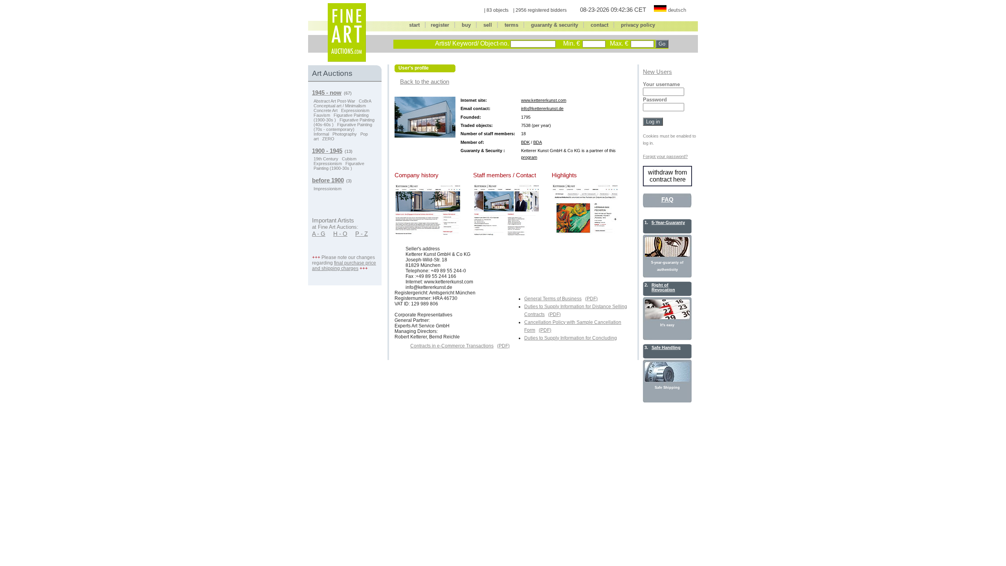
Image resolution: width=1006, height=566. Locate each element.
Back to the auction (424, 82)
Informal (321, 134)
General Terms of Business (553, 298)
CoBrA (365, 101)
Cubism (349, 158)
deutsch (677, 10)
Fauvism (322, 115)
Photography (344, 134)
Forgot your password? (665, 156)
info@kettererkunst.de (542, 108)
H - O (340, 234)
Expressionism (355, 110)
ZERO (328, 138)
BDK (525, 142)
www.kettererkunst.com (543, 100)
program (529, 157)
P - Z (361, 234)
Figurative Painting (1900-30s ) (339, 166)
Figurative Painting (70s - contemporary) (343, 127)
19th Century (326, 158)
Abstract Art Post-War (334, 101)
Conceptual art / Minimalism (340, 105)
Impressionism (327, 188)
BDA (537, 142)
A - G (318, 234)
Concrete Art (326, 110)
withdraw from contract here (667, 176)
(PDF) (591, 298)
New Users (657, 72)
